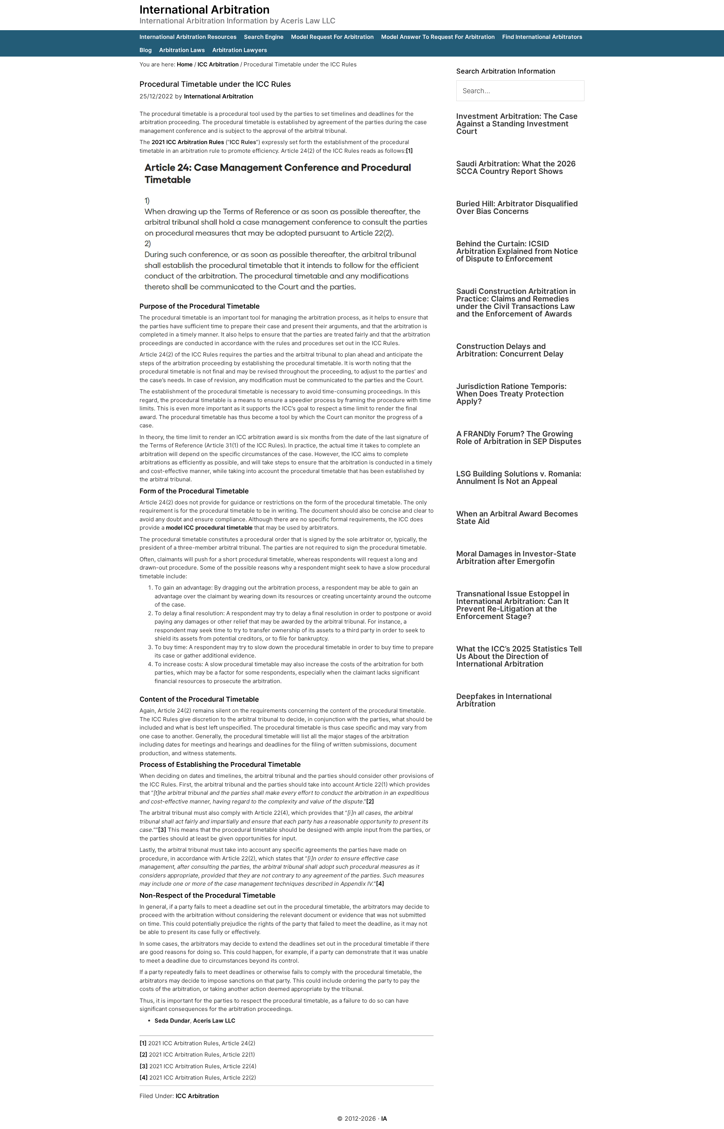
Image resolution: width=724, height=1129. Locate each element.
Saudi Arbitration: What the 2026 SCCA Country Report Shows (516, 167)
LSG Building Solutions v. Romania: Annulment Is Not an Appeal (518, 477)
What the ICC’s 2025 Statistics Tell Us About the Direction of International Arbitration (519, 656)
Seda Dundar (172, 1020)
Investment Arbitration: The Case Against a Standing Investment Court (517, 124)
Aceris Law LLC (214, 1020)
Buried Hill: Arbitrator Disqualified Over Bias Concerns (517, 207)
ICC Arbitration (197, 1096)
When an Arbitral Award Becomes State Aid (517, 517)
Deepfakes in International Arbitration (504, 700)
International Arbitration (205, 9)
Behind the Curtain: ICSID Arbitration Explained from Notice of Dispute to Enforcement (517, 251)
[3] (162, 829)
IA (384, 1118)
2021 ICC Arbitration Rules (188, 142)
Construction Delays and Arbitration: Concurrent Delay (510, 350)
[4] (380, 883)
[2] (370, 801)
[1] (409, 150)
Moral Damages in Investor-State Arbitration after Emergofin (516, 557)
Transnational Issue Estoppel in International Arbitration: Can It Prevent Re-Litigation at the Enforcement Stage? (512, 605)
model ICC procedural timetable (209, 527)
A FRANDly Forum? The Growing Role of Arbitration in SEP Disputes (518, 437)
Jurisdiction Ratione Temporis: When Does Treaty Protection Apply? (511, 394)
